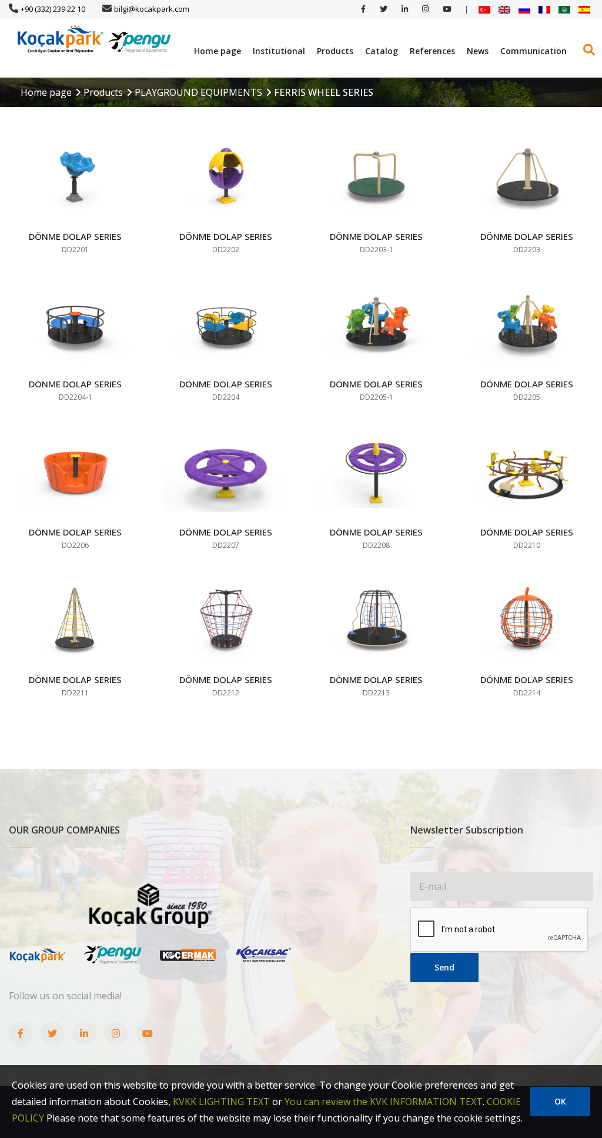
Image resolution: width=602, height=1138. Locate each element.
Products (335, 50)
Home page (217, 50)
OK (560, 1101)
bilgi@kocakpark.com (151, 9)
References (432, 50)
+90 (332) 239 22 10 (53, 9)
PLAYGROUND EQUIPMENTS (198, 92)
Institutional (279, 50)
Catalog (381, 50)
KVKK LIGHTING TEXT (221, 1101)
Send (444, 967)
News (478, 50)
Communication (533, 50)
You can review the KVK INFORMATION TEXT (384, 1101)
